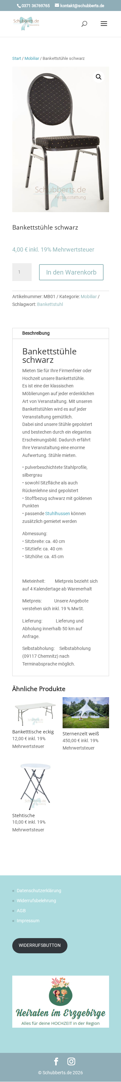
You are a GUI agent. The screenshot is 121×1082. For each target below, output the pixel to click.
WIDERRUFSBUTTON (40, 945)
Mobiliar (32, 58)
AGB (21, 910)
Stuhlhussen (57, 513)
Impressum (28, 920)
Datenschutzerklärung (39, 890)
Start (16, 58)
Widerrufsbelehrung (36, 900)
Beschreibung (36, 333)
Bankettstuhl (50, 304)
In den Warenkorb (71, 272)
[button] (99, 77)
